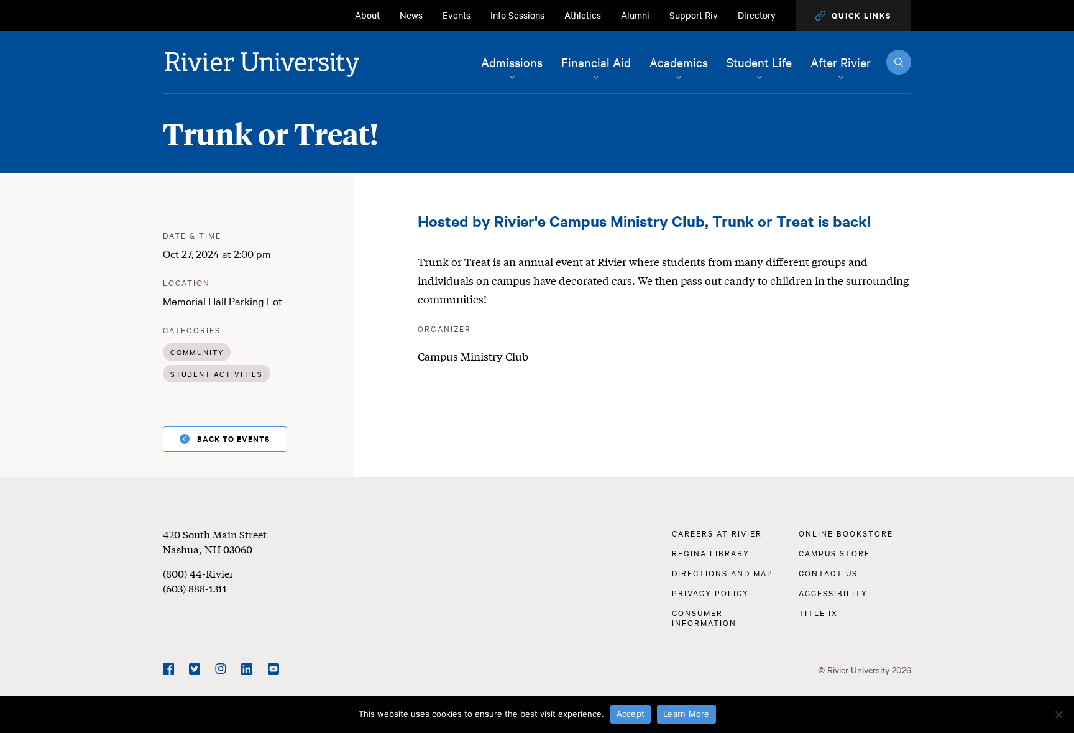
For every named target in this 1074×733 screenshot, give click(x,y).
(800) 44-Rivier (198, 573)
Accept (631, 714)
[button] (853, 15)
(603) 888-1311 (195, 588)
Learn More (686, 714)
